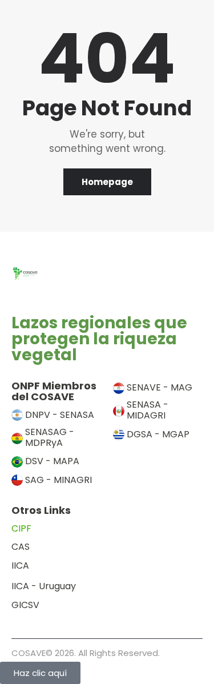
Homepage (107, 182)
